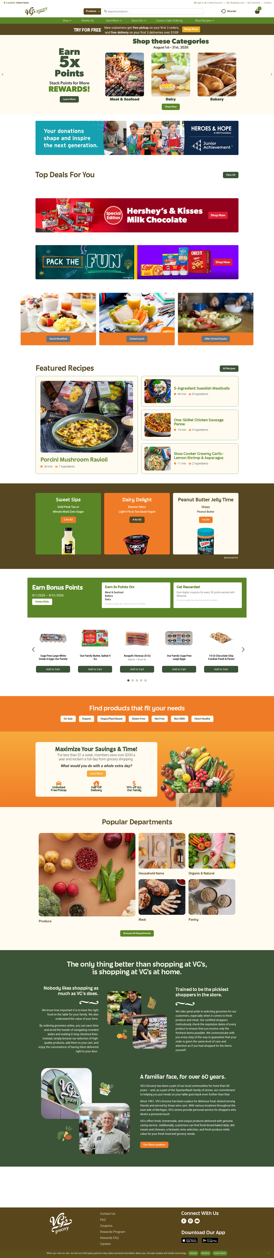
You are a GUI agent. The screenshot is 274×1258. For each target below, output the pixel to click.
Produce (45, 921)
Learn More (220, 1253)
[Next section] (242, 647)
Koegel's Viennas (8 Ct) (137, 655)
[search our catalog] (104, 11)
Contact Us (107, 1214)
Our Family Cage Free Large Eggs (179, 657)
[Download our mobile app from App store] (189, 1240)
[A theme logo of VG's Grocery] (36, 11)
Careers (267, 2)
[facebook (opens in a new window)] (183, 1222)
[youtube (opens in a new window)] (197, 1222)
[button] (2, 74)
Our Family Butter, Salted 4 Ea (95, 657)
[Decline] (268, 1253)
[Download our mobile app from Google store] (210, 1240)
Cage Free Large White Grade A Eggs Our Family (53, 657)
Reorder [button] (231, 11)
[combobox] (92, 11)
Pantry (194, 920)
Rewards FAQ (109, 1238)
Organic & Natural (201, 873)
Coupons (106, 1226)
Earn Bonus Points (57, 588)
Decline (205, 1253)
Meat (142, 920)
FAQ (103, 1220)
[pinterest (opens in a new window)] (190, 1222)
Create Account (215, 2)
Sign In (200, 2)
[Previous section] (32, 647)
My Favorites (254, 2)
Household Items (151, 873)
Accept (193, 1253)
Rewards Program (112, 1232)
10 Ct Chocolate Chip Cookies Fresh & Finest (221, 657)
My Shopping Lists (235, 2)
